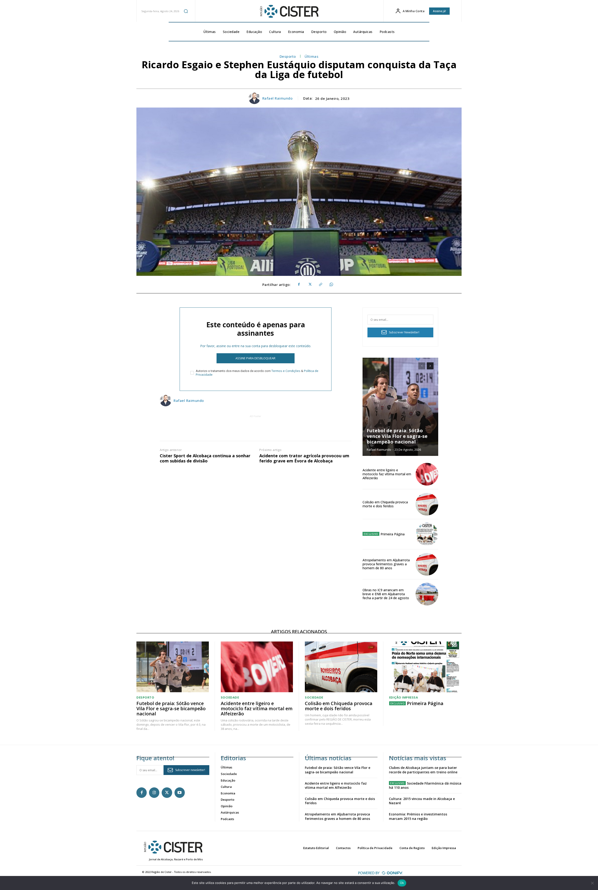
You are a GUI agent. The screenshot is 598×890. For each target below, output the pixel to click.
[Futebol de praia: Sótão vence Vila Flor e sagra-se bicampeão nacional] (400, 407)
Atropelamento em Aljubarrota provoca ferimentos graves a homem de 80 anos (386, 564)
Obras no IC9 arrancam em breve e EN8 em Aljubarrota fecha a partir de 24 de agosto (386, 594)
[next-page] (430, 365)
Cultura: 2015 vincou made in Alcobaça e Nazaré (422, 800)
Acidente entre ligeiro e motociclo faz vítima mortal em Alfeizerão (387, 474)
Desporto (288, 56)
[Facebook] (298, 284)
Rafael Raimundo (277, 98)
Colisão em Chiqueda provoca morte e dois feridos (385, 504)
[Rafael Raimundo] (255, 98)
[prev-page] (421, 365)
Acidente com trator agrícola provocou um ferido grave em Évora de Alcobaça (304, 458)
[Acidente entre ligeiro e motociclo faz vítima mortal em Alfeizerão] (427, 474)
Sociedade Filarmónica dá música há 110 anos (425, 785)
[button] (186, 11)
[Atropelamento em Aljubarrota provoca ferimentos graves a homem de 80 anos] (427, 564)
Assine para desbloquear (255, 358)
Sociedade (230, 697)
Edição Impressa (403, 697)
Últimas (312, 56)
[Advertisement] (256, 429)
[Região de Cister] (289, 11)
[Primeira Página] (427, 534)
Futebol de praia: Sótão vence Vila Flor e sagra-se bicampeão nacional (397, 436)
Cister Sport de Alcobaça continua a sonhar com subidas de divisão (205, 458)
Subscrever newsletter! (190, 770)
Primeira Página (393, 534)
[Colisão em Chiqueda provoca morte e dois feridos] (427, 504)
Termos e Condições (285, 371)
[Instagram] (154, 792)
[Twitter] (309, 284)
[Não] (592, 883)
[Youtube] (179, 792)
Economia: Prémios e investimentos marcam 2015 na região (418, 816)
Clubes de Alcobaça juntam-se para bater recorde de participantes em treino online (423, 769)
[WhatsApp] (331, 284)
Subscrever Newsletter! (404, 332)
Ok (402, 883)
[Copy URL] (320, 284)
